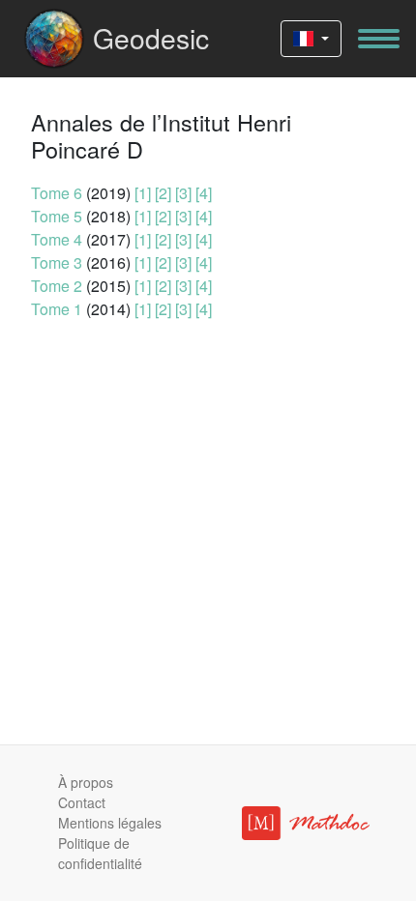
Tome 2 (56, 286)
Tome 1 (56, 309)
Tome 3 (56, 262)
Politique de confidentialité (100, 853)
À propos (85, 782)
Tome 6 (56, 193)
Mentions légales (110, 822)
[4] (203, 193)
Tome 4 (56, 239)
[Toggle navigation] (379, 38)
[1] (142, 193)
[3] (183, 193)
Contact (81, 802)
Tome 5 (56, 216)
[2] (163, 193)
